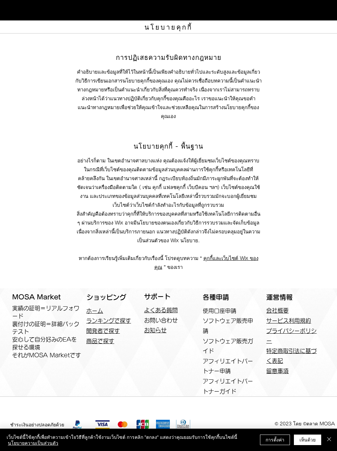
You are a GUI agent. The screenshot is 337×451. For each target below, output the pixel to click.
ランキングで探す (108, 320)
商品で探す (100, 341)
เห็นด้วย (307, 439)
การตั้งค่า (275, 439)
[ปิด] (329, 440)
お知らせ (155, 330)
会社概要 (277, 310)
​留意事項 (277, 371)
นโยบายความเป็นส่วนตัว (33, 442)
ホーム (94, 311)
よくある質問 (161, 310)
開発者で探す (103, 331)
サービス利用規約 (288, 320)
